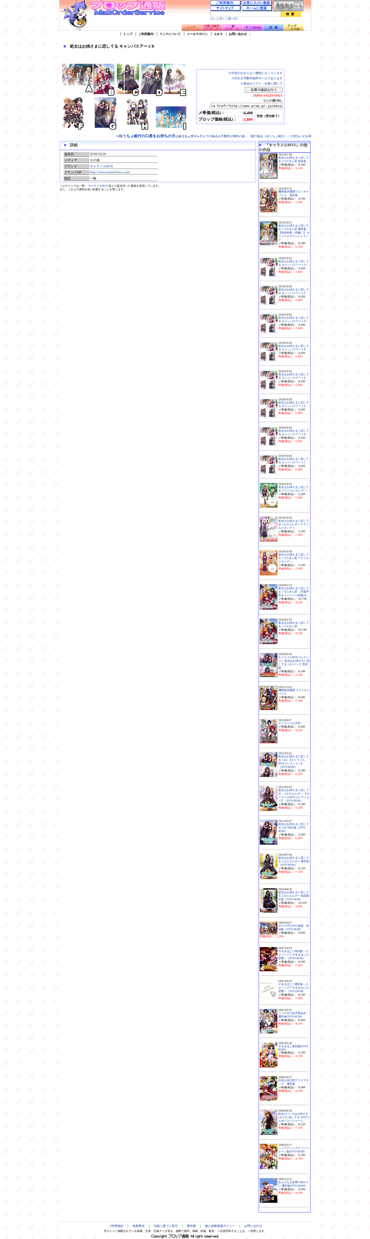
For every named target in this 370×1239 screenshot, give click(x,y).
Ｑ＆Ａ (218, 34)
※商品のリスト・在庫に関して (261, 83)
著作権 (191, 1226)
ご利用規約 (115, 1226)
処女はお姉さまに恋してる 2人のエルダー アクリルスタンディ (293, 524)
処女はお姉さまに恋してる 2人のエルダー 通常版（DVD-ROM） (293, 861)
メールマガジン (197, 34)
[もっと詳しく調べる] (223, 18)
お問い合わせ (238, 34)
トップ (127, 34)
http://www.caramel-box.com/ (110, 172)
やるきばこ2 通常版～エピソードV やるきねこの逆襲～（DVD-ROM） (293, 988)
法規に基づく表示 (166, 1226)
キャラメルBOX (101, 166)
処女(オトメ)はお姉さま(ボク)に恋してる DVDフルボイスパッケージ (293, 1117)
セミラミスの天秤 (289, 723)
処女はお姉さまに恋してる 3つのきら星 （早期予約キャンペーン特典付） (293, 592)
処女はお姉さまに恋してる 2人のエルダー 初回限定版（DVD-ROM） (293, 896)
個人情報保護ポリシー (220, 1226)
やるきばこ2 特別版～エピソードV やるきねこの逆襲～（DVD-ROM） (293, 955)
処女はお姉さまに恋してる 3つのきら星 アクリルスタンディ (293, 558)
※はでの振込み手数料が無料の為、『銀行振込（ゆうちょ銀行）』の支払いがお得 (213, 136)
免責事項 (138, 1226)
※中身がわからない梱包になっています (255, 73)
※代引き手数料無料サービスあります (257, 78)
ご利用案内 (146, 34)
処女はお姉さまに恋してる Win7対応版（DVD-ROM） (293, 828)
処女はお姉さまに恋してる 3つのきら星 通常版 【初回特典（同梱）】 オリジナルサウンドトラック (294, 232)
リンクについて (170, 34)
